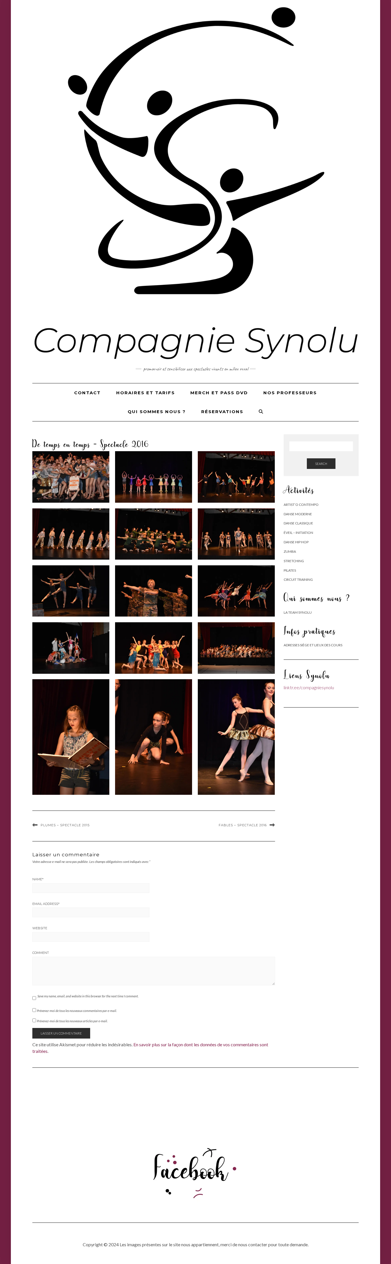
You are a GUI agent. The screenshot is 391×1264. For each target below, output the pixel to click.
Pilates (290, 570)
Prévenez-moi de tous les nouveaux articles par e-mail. (72, 1021)
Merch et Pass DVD (219, 392)
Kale (175, 1254)
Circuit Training (298, 579)
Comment (40, 953)
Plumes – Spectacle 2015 (65, 825)
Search (321, 463)
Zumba (290, 551)
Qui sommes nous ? (157, 411)
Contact (87, 392)
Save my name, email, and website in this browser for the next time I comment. (88, 996)
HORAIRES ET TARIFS (145, 392)
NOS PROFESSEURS (290, 392)
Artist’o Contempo (301, 504)
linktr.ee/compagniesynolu (309, 687)
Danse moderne (298, 514)
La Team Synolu (298, 612)
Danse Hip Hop (296, 542)
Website (39, 928)
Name (38, 879)
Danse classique (298, 523)
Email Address (46, 904)
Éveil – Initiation (298, 532)
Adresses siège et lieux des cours (313, 645)
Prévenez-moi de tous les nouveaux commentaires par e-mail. (77, 1011)
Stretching (294, 561)
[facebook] (196, 1169)
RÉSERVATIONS (222, 411)
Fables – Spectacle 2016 (243, 825)
